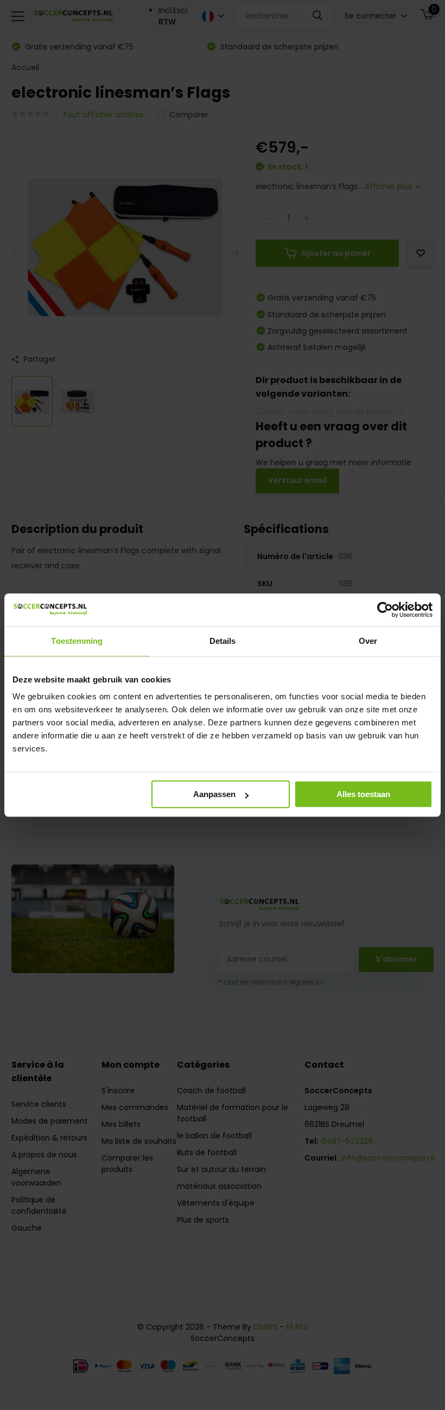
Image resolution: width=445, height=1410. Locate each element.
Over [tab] (368, 641)
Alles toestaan (363, 794)
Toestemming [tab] (77, 641)
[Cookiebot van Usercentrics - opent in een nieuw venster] (385, 609)
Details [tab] (222, 641)
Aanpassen (214, 794)
